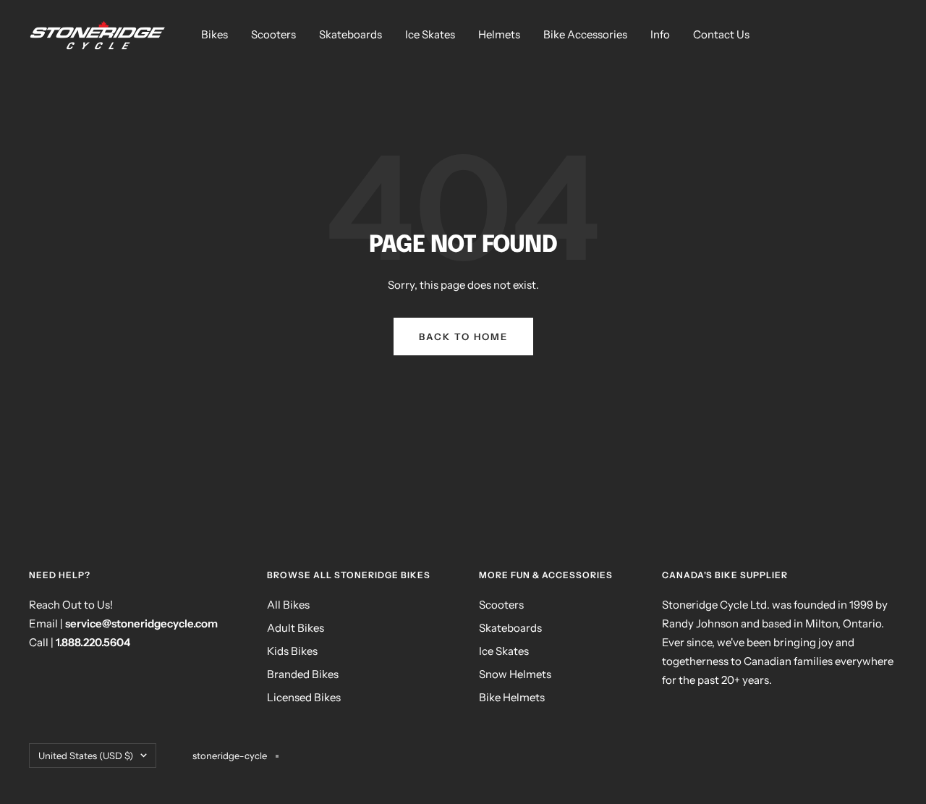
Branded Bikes (303, 674)
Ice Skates (430, 34)
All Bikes (288, 605)
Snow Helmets (515, 674)
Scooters (273, 34)
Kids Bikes (292, 651)
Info (660, 34)
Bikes (214, 34)
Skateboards (350, 34)
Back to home (463, 336)
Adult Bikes (295, 628)
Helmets (499, 34)
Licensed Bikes (304, 697)
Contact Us (721, 34)
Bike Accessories (585, 34)
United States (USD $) (85, 755)
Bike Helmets (512, 697)
